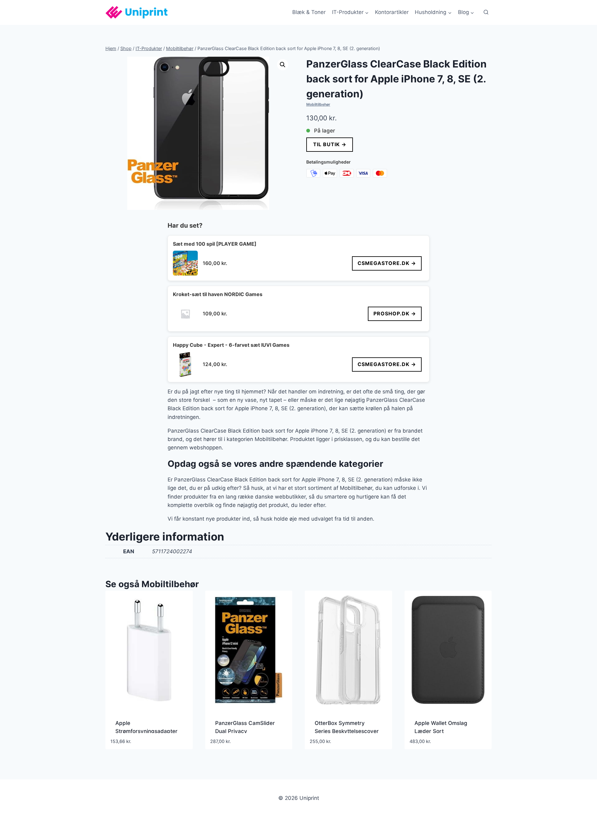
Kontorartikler (392, 12)
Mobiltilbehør (318, 104)
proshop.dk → (394, 313)
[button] (282, 64)
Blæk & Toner (309, 12)
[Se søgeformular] (486, 12)
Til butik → (329, 144)
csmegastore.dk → (387, 263)
